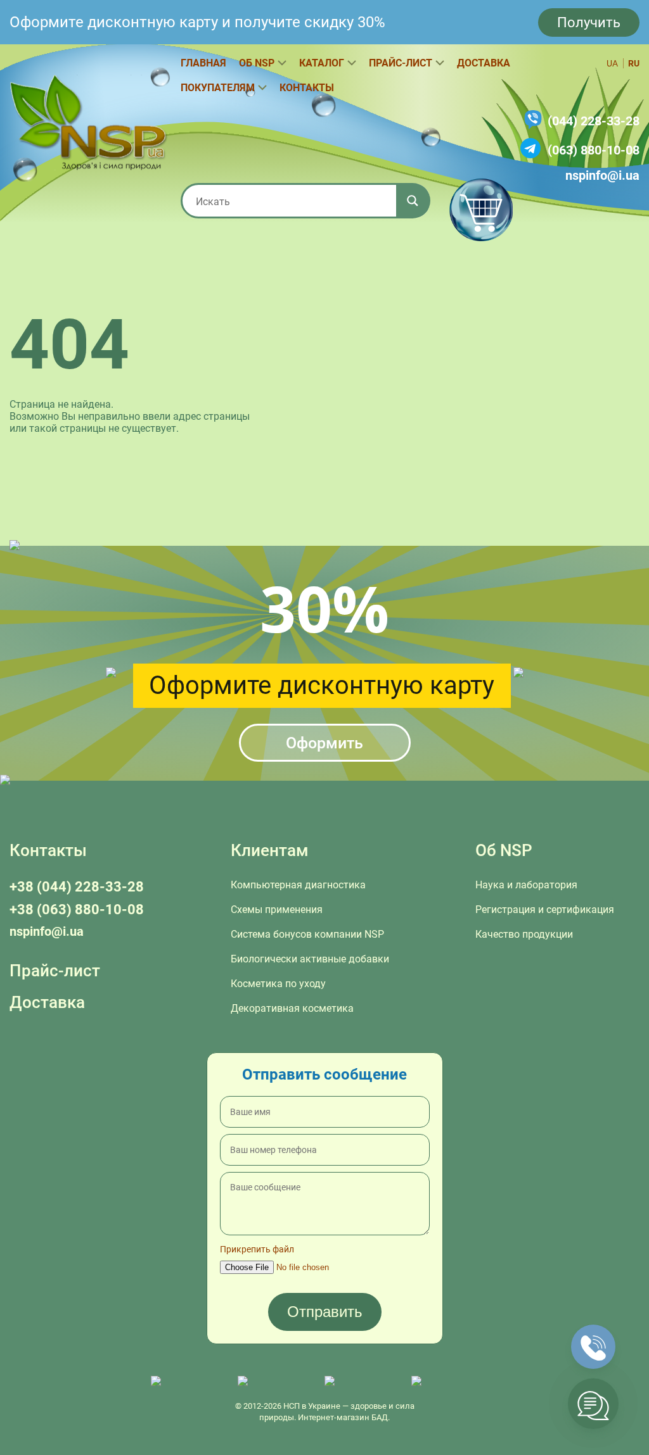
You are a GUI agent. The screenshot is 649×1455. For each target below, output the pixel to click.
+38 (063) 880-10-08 (77, 909)
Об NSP (256, 63)
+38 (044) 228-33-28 (77, 887)
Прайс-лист (400, 63)
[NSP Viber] (275, 1382)
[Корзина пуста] (481, 209)
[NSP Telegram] (188, 1382)
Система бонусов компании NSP (307, 934)
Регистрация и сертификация (544, 910)
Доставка (483, 63)
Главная (203, 63)
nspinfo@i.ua (602, 175)
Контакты (307, 88)
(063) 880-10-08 (593, 150)
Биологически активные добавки (310, 959)
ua (612, 63)
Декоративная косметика (292, 1008)
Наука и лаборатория (526, 885)
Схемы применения (277, 910)
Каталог (321, 63)
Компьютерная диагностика (298, 885)
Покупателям (218, 88)
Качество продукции (524, 934)
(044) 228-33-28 (593, 121)
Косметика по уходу (278, 984)
